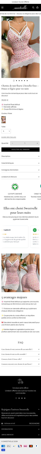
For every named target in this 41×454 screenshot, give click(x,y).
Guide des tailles (8, 137)
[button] (37, 7)
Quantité (4, 143)
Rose (3, 119)
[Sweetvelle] (20, 7)
